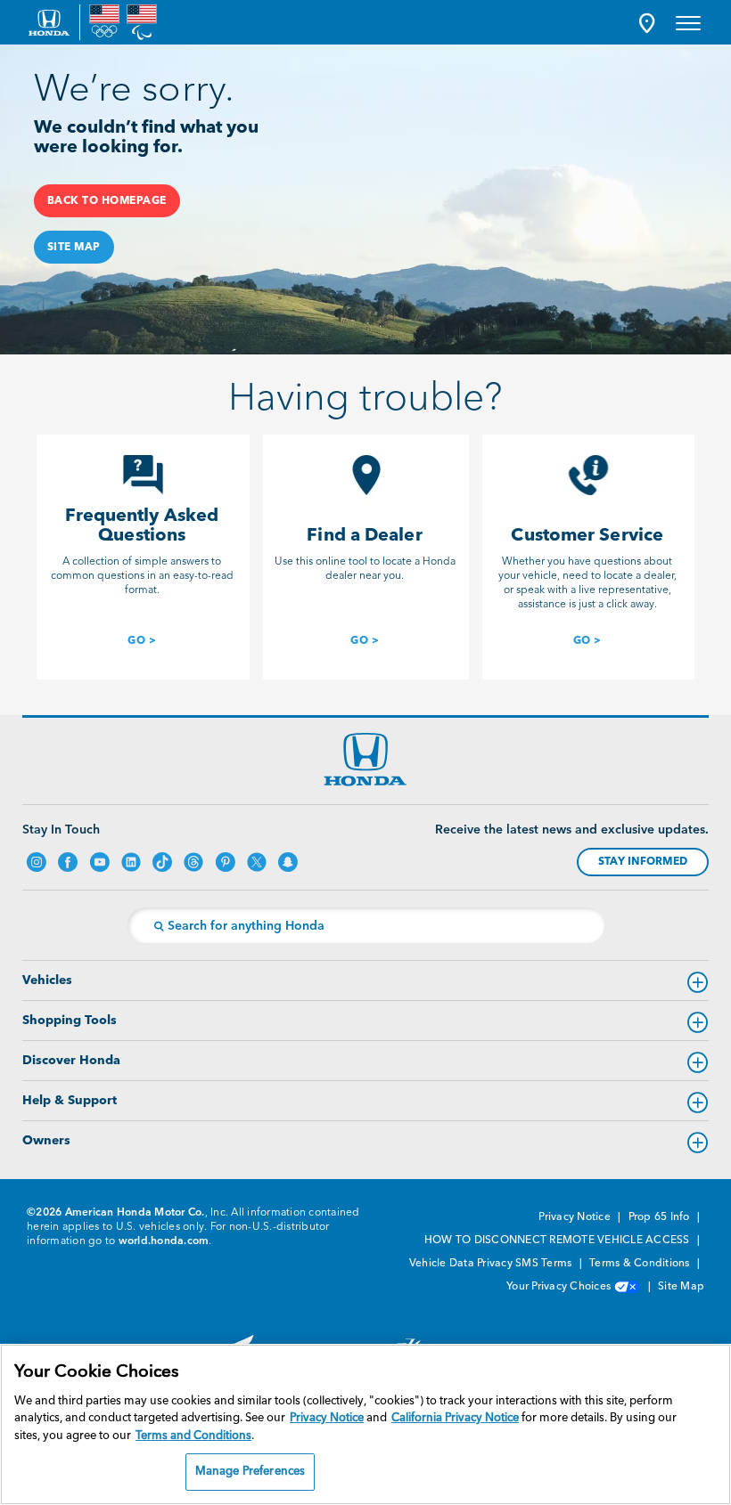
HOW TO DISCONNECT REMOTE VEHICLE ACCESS (558, 1240)
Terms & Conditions (641, 1263)
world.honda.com (164, 1241)
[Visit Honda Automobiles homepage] (365, 759)
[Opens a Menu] (688, 22)
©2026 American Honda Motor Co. (116, 1213)
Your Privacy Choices (559, 1286)
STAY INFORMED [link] (642, 862)
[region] (365, 1424)
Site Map (681, 1286)
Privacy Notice (575, 1217)
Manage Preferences (250, 1471)
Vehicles (47, 980)
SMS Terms (545, 1263)
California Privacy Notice (455, 1418)
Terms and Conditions (193, 1436)
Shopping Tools (69, 1020)
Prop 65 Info (660, 1217)
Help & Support (69, 1100)
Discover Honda (71, 1060)
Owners (46, 1141)
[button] (646, 23)
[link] (141, 638)
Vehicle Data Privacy (461, 1263)
